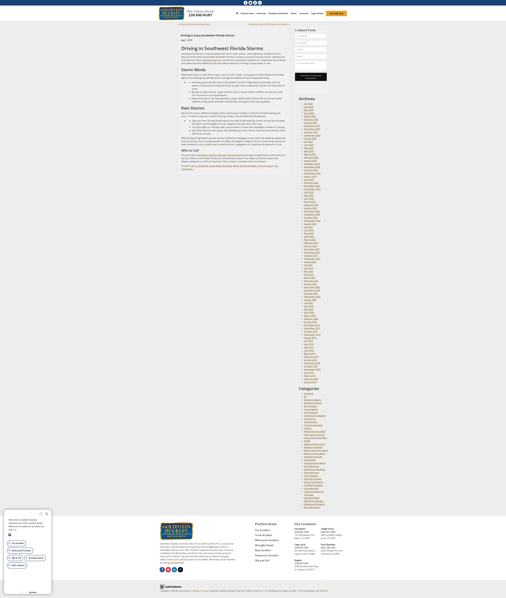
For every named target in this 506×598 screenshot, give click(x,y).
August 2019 (310, 337)
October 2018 (311, 366)
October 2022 (311, 217)
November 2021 (312, 252)
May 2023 (308, 195)
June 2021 (309, 268)
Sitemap (196, 591)
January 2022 (310, 246)
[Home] (237, 13)
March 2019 (310, 353)
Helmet (307, 428)
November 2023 (312, 186)
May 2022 (308, 233)
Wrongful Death (312, 507)
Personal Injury (265, 165)
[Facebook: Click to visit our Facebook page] (246, 2)
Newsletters (310, 460)
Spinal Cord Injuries (313, 482)
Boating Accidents (313, 403)
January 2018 (310, 382)
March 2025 (310, 154)
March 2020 (310, 315)
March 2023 (310, 201)
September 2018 (312, 369)
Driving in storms (211, 60)
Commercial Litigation (315, 415)
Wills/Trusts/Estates (314, 501)
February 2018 (311, 378)
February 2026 (311, 119)
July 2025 (308, 141)
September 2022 (312, 220)
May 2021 (308, 271)
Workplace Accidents (314, 504)
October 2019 (311, 331)
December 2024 (312, 163)
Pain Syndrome (311, 466)
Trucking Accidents (313, 485)
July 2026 (308, 103)
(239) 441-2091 (302, 547)
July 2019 (308, 341)
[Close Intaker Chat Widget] (47, 514)
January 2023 (310, 208)
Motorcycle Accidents (314, 453)
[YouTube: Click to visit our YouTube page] (250, 2)
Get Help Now (336, 13)
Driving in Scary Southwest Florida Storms (207, 35)
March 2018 (310, 375)
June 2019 (309, 344)
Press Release (311, 475)
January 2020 (310, 322)
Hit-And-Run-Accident (314, 431)
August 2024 (310, 176)
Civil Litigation (311, 412)
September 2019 (312, 334)
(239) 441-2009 (302, 532)
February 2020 (311, 318)
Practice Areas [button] (247, 13)
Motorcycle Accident (267, 540)
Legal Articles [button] (317, 13)
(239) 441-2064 (328, 532)
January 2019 (310, 360)
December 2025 (312, 125)
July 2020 (308, 303)
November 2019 (312, 328)
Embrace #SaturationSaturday (194, 24)
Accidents (309, 393)
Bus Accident (310, 406)
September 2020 (312, 296)
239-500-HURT (200, 15)
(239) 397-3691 (302, 563)
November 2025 (312, 129)
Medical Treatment (313, 447)
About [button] (294, 13)
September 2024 (312, 173)
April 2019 (309, 350)
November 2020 (312, 290)
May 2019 (308, 347)
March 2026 (310, 116)
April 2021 (309, 274)
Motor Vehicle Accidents (245, 165)
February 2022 (311, 242)
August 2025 (310, 138)
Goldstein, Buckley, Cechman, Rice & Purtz (219, 155)
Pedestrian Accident (267, 555)
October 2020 (311, 293)
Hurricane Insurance (314, 434)
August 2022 (310, 223)
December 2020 (312, 287)
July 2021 (308, 265)
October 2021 (311, 255)
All (192, 165)
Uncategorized (311, 488)
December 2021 (312, 249)
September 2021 (312, 258)
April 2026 (309, 113)
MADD (307, 441)
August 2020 (310, 299)
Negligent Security (313, 456)
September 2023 (312, 189)
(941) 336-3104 (328, 547)
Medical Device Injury (314, 444)
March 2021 (310, 277)
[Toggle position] (41, 514)
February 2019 (311, 356)
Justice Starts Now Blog (220, 165)
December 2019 (312, 325)
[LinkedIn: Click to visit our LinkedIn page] (255, 2)
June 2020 (309, 306)
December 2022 (312, 211)
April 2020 (309, 312)
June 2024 (309, 179)
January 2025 (310, 160)
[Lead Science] (170, 586)
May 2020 (308, 309)
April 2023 (309, 198)
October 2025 (311, 132)
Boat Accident (263, 550)
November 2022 (312, 214)
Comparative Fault (313, 425)
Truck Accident (263, 535)
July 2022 (308, 227)
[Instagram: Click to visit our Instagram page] (260, 2)
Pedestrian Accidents (314, 469)
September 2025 (312, 135)
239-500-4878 (322, 591)
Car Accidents (201, 165)
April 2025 (309, 151)
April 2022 (309, 236)
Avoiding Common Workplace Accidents (268, 24)
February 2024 (311, 182)
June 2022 (309, 230)
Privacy (205, 591)
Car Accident (262, 530)
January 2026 (310, 122)
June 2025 (309, 144)
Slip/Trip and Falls (313, 479)
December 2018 (312, 363)
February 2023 (311, 205)
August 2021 (310, 261)
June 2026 (309, 106)
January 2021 (310, 284)
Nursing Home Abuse (314, 463)
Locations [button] (303, 13)
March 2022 (310, 239)
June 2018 (309, 372)
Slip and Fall (262, 560)
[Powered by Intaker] (33, 592)
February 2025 (311, 157)
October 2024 (311, 170)
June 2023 (309, 192)
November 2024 (312, 167)
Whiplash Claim (311, 498)
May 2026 (308, 110)
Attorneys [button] (261, 13)
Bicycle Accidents (312, 399)
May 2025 (308, 148)
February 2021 (311, 280)
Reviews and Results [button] (278, 13)
